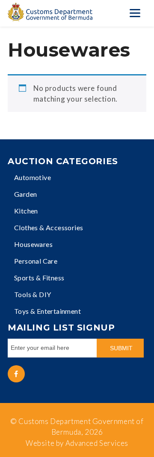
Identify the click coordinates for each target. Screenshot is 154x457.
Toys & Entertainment (47, 311)
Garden (25, 194)
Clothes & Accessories (48, 227)
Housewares (33, 244)
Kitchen (26, 211)
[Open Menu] (134, 13)
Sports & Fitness (39, 278)
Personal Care (35, 261)
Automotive (32, 177)
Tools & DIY (32, 294)
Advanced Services (96, 443)
